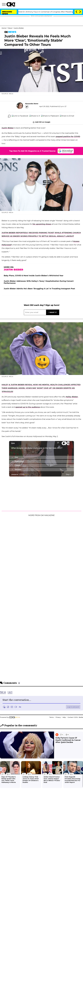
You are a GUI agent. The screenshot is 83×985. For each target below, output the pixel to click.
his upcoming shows (42, 224)
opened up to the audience (27, 407)
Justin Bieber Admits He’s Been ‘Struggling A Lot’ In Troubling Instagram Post (39, 289)
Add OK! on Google (42, 122)
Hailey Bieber (72, 397)
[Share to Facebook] (20, 116)
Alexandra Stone (31, 104)
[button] (4, 4)
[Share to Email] (67, 116)
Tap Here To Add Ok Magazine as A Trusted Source (32, 151)
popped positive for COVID (68, 136)
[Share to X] (34, 116)
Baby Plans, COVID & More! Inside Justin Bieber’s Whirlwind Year (33, 276)
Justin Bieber (19, 28)
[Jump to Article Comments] (9, 116)
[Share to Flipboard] (50, 116)
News (10, 28)
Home (4, 28)
